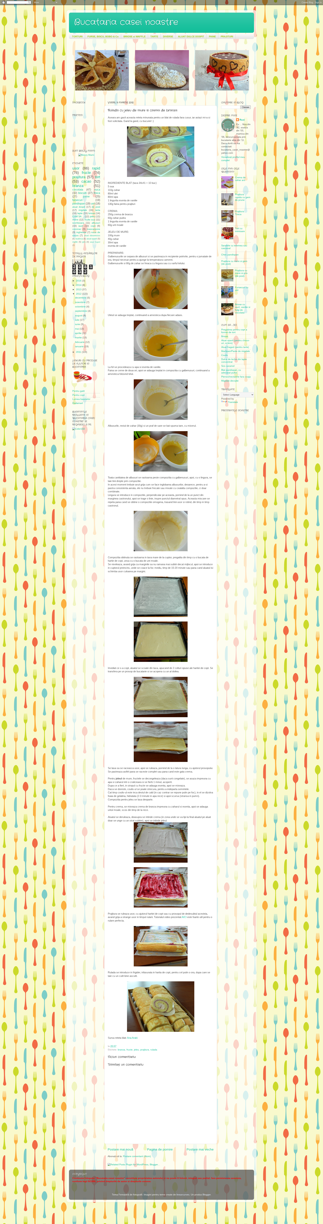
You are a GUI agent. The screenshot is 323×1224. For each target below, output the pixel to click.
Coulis (224, 355)
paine (86, 196)
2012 (79, 294)
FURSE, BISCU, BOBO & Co (103, 36)
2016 (79, 280)
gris (84, 242)
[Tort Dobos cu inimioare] (102, 89)
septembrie (81, 311)
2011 (79, 352)
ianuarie (79, 346)
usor (75, 168)
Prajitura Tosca (239, 212)
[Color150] (78, 429)
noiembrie (80, 302)
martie (78, 337)
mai (77, 329)
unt (93, 203)
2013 (79, 289)
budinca (79, 239)
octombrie (80, 306)
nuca (97, 189)
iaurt (80, 226)
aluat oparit (92, 239)
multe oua (89, 219)
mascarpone (93, 229)
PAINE (212, 36)
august (79, 315)
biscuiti (82, 192)
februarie (80, 342)
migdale (83, 210)
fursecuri (77, 199)
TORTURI (77, 36)
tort (97, 177)
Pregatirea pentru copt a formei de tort (234, 331)
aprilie (78, 333)
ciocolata (77, 189)
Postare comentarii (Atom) (137, 1156)
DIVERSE (168, 36)
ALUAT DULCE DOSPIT (191, 36)
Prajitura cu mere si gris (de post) (241, 273)
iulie (77, 320)
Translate (233, 402)
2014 (79, 285)
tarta (97, 210)
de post (96, 207)
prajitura (144, 1049)
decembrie (81, 297)
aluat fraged (95, 242)
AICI (184, 917)
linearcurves (182, 1194)
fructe (130, 1049)
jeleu (136, 1049)
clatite (75, 242)
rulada (153, 1049)
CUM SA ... (78, 216)
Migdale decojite (230, 381)
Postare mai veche (200, 1149)
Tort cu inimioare (240, 229)
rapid (96, 168)
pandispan (78, 203)
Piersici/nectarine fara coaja (236, 376)
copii (93, 226)
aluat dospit (78, 207)
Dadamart (77, 403)
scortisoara (78, 223)
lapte (80, 213)
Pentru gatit (78, 391)
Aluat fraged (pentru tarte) (235, 347)
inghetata (81, 232)
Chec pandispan (230, 254)
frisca (97, 192)
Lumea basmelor (81, 399)
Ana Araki (132, 1038)
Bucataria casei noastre (126, 22)
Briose (224, 336)
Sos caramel (228, 366)
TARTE (154, 36)
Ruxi (242, 120)
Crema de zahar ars (240, 178)
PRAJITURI (227, 36)
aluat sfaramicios (92, 235)
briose (91, 213)
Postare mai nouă (120, 1149)
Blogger (207, 1194)
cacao (86, 181)
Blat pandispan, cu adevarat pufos (231, 371)
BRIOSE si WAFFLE (134, 36)
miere (75, 219)
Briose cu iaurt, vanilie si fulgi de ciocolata (242, 308)
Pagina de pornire (160, 1149)
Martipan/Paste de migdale (235, 351)
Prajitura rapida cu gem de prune (242, 197)
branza (121, 1049)
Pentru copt (78, 395)
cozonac (76, 229)
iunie (78, 324)
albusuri (96, 223)
